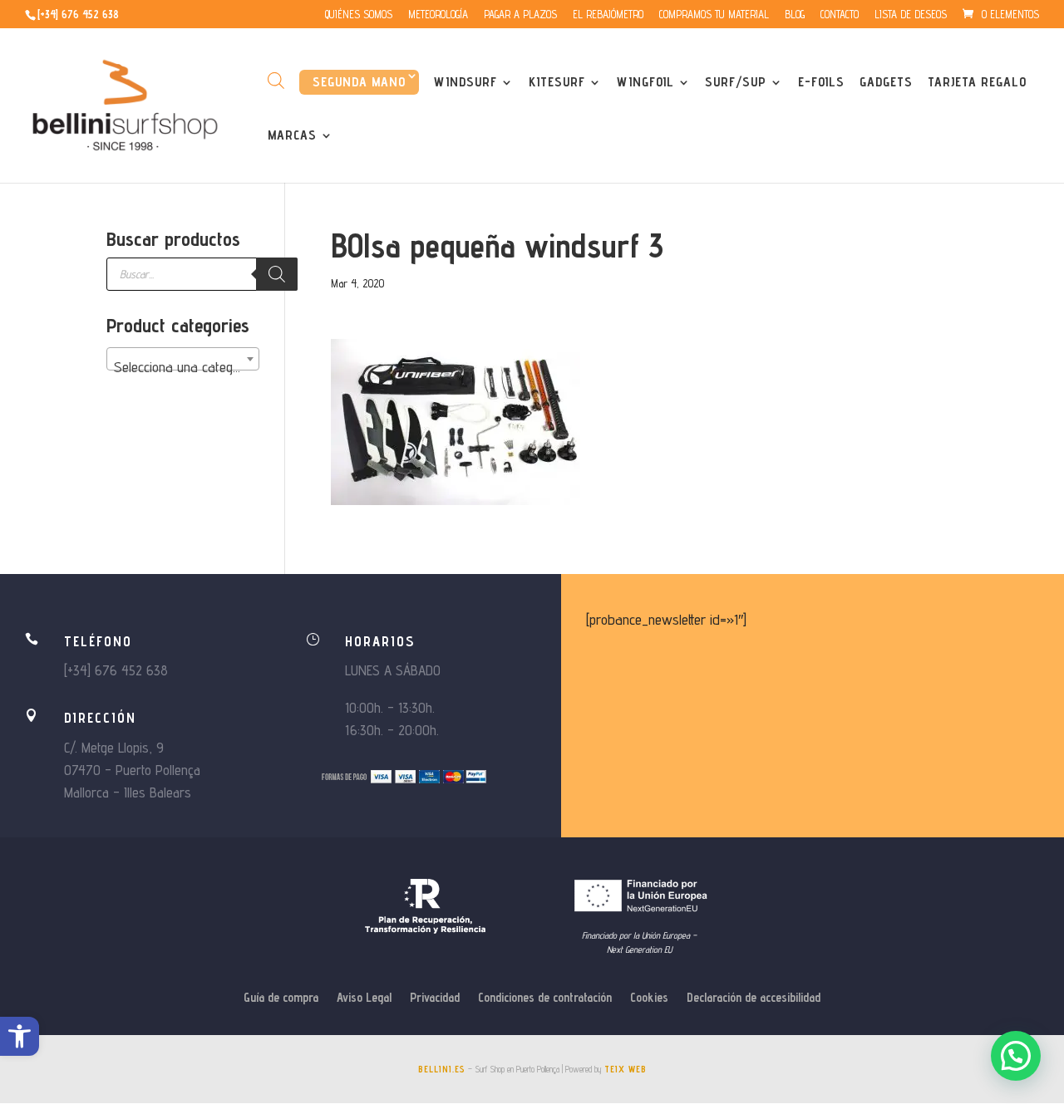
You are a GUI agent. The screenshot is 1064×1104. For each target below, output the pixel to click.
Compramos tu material (714, 15)
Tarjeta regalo (977, 83)
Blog (795, 15)
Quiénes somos (358, 15)
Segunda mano (359, 82)
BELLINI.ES (442, 1069)
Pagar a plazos (520, 15)
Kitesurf (557, 83)
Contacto (839, 15)
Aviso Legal (364, 998)
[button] (19, 1036)
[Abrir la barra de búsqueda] (276, 80)
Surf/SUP (735, 83)
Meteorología (438, 15)
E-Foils (821, 83)
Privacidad (435, 998)
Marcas (292, 136)
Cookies (649, 998)
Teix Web (625, 1069)
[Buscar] (277, 274)
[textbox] (183, 367)
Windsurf (465, 83)
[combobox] (182, 358)
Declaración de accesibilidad (753, 998)
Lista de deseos (910, 15)
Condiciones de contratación (545, 998)
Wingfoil (645, 83)
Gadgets (886, 83)
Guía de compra (281, 998)
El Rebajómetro (608, 15)
